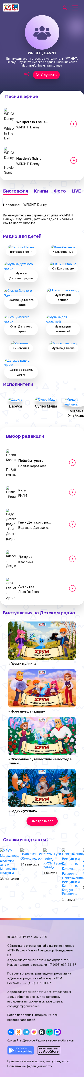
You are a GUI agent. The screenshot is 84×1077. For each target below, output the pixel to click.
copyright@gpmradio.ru (23, 1006)
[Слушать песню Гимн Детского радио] (72, 524)
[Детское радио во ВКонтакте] (10, 1032)
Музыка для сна (63, 348)
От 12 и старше (63, 268)
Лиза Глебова (28, 592)
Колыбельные (63, 251)
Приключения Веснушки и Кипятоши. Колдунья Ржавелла (72, 885)
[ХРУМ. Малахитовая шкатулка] (10, 855)
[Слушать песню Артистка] (72, 588)
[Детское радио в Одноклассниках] (18, 1032)
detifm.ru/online (32, 65)
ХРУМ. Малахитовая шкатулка (10, 868)
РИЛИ (22, 496)
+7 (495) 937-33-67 (62, 965)
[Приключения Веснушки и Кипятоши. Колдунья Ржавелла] (72, 862)
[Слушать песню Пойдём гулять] (72, 462)
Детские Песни (21, 251)
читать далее (52, 65)
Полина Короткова (32, 466)
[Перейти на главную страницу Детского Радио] (11, 7)
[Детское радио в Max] (57, 1032)
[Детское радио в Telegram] (26, 1032)
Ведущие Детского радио (34, 528)
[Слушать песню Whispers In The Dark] (73, 124)
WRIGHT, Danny (28, 127)
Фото (60, 191)
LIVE (76, 191)
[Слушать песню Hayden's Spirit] (73, 160)
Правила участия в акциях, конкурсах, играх (38, 1061)
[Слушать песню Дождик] (72, 559)
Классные (25, 562)
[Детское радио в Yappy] (49, 1032)
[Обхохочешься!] (31, 852)
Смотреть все (42, 821)
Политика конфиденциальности (29, 1066)
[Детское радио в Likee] (34, 1032)
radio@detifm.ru (58, 960)
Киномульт (21, 348)
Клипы (41, 191)
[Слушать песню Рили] (72, 492)
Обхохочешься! (31, 858)
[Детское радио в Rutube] (41, 1032)
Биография (15, 191)
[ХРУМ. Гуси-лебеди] (52, 854)
